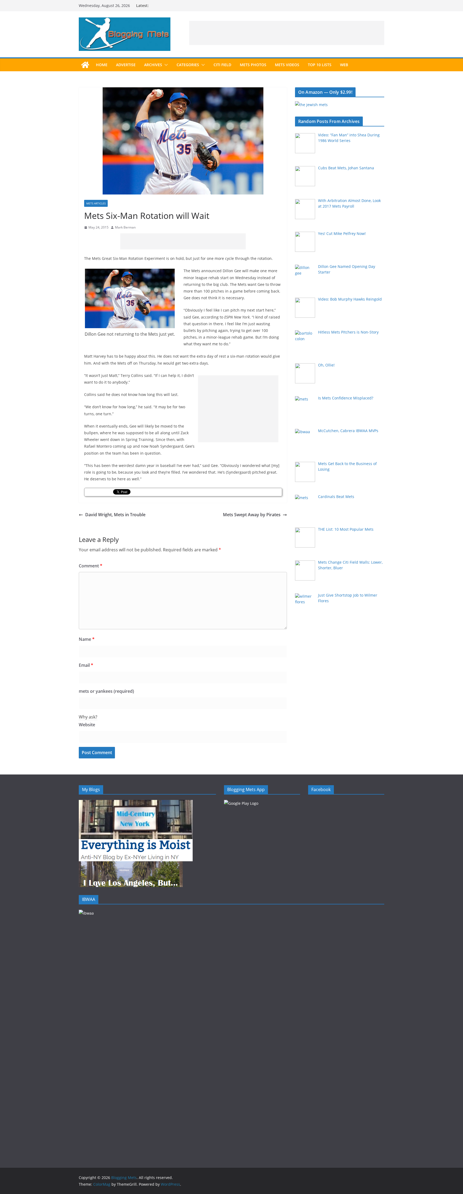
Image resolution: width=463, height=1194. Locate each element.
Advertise (126, 64)
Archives (153, 64)
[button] (165, 65)
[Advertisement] (286, 33)
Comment (90, 566)
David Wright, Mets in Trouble (115, 515)
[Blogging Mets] (85, 64)
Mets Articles (96, 203)
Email (86, 665)
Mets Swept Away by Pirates (252, 515)
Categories (188, 64)
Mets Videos (287, 64)
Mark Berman (125, 227)
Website (87, 725)
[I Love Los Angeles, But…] (131, 864)
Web (344, 64)
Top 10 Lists (319, 64)
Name (87, 639)
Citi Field (222, 64)
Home (101, 64)
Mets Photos (253, 64)
